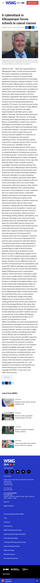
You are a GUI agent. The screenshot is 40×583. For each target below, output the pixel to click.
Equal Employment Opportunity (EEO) (15, 534)
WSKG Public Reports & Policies (13, 530)
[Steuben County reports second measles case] (8, 403)
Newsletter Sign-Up (9, 554)
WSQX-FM (11, 496)
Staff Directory (8, 526)
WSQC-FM (31, 496)
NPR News (7, 377)
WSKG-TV (10, 498)
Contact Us (7, 522)
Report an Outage (9, 550)
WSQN (5, 498)
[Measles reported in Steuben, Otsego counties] (8, 430)
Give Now (33, 3)
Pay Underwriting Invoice (11, 558)
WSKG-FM (6, 496)
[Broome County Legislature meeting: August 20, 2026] (8, 416)
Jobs (5, 518)
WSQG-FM (17, 496)
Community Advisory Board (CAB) (14, 514)
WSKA (14, 498)
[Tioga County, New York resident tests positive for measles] (8, 444)
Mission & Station (9, 506)
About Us (6, 502)
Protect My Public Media (11, 538)
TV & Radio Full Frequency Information (15, 542)
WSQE (22, 496)
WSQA (26, 496)
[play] (3, 581)
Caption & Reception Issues (12, 546)
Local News (18, 399)
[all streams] (37, 580)
